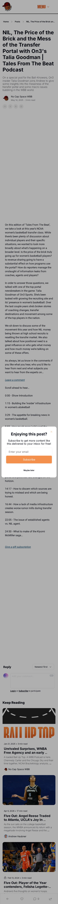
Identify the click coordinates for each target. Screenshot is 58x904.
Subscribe (29, 459)
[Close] (51, 431)
